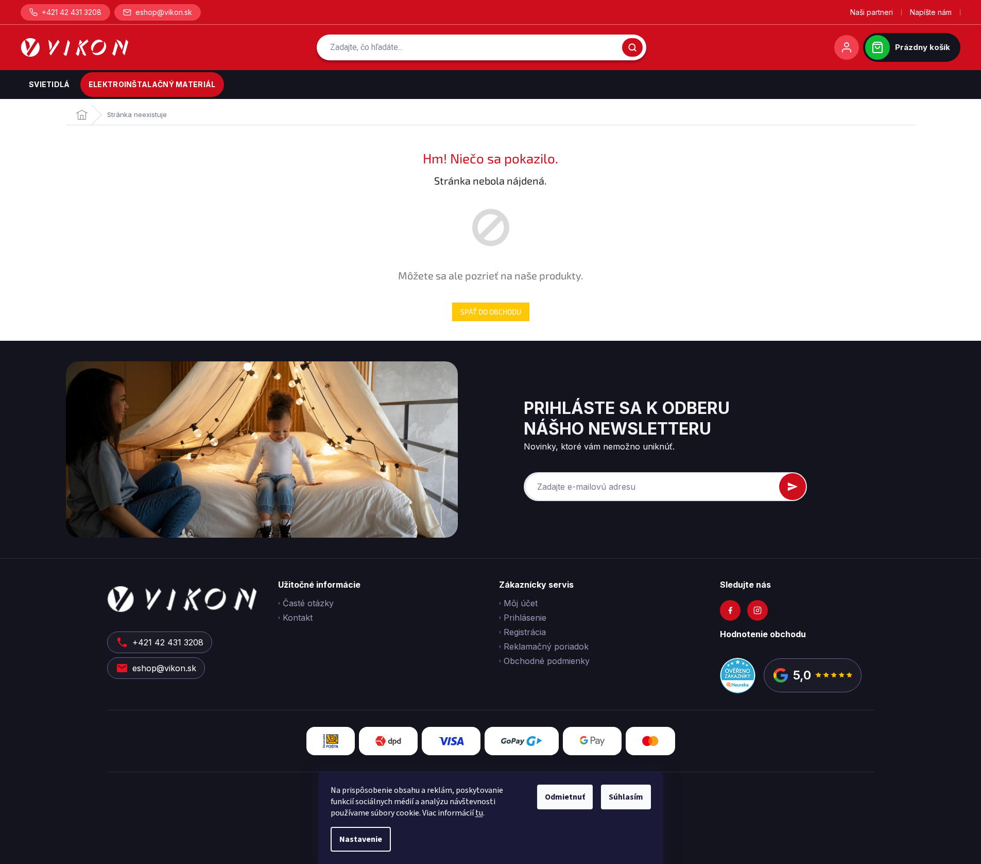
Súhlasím (626, 797)
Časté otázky (308, 603)
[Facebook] (730, 610)
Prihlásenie (525, 617)
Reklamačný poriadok (546, 646)
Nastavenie (360, 839)
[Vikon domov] (74, 47)
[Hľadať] (632, 47)
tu (479, 813)
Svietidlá (49, 84)
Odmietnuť (565, 797)
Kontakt (298, 617)
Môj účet (521, 603)
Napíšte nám (931, 12)
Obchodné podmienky (547, 661)
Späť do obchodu (490, 311)
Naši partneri (871, 12)
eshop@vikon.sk (163, 12)
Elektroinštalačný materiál (152, 84)
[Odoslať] (792, 486)
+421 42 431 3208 (71, 12)
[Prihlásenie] (846, 47)
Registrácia (525, 632)
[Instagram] (757, 610)
